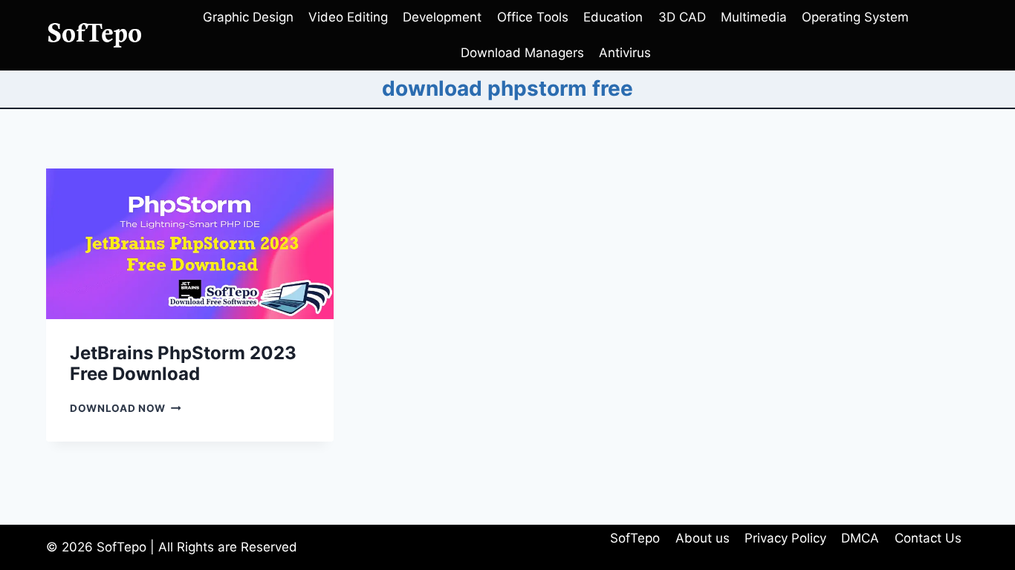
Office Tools (532, 17)
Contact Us (928, 538)
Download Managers (522, 52)
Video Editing (348, 17)
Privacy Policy (785, 538)
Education (613, 17)
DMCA (860, 538)
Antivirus (625, 52)
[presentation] (190, 243)
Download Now (125, 408)
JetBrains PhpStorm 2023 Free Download (183, 363)
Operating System (855, 17)
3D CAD (682, 17)
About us (702, 538)
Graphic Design (248, 17)
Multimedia (754, 17)
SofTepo (635, 538)
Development (442, 17)
